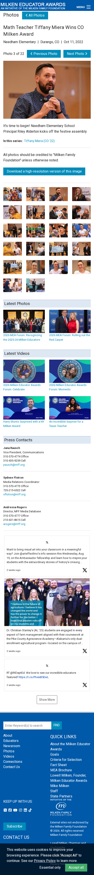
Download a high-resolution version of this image (44, 171)
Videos (8, 756)
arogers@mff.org (14, 524)
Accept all (76, 867)
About (7, 735)
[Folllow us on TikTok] (30, 810)
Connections (12, 762)
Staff (54, 791)
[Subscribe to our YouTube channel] (16, 810)
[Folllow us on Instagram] (21, 810)
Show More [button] (47, 699)
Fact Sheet (58, 765)
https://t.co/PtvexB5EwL (34, 677)
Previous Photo (45, 54)
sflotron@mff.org (14, 494)
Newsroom (11, 746)
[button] (47, 556)
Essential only (50, 867)
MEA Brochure (61, 770)
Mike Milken (59, 786)
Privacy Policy (45, 861)
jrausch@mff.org (14, 464)
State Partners (61, 796)
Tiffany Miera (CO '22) (39, 141)
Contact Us (11, 767)
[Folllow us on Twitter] (5, 810)
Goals (54, 754)
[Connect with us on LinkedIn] (25, 810)
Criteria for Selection (66, 760)
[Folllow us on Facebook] (10, 810)
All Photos (36, 15)
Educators (11, 741)
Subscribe (14, 826)
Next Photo (76, 54)
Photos (8, 751)
